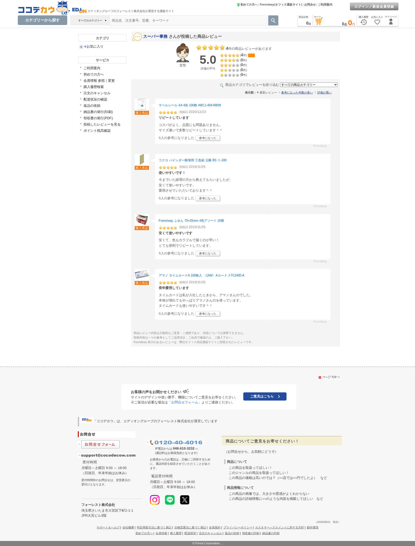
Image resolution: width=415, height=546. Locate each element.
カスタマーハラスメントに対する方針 (279, 527)
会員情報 (161, 533)
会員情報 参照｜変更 (99, 80)
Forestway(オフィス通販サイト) (281, 4)
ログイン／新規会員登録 (374, 6)
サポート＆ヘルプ (108, 527)
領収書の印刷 (250, 533)
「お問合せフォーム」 (184, 402)
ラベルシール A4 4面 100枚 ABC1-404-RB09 (190, 105)
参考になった (207, 138)
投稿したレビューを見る (102, 124)
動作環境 (312, 527)
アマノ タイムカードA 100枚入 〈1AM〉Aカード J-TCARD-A (201, 275)
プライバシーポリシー (237, 527)
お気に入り (94, 46)
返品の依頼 (92, 105)
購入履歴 (176, 533)
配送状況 (190, 533)
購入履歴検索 (94, 87)
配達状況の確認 (95, 99)
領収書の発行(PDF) (98, 118)
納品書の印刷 (271, 533)
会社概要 (128, 527)
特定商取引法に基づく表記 (154, 527)
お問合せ (310, 4)
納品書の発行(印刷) (98, 112)
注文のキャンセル (97, 93)
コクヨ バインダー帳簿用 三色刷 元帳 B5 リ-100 (192, 160)
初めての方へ (249, 4)
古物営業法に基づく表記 (190, 527)
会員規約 (214, 527)
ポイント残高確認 (97, 130)
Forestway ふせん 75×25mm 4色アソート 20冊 (191, 220)
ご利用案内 (325, 4)
